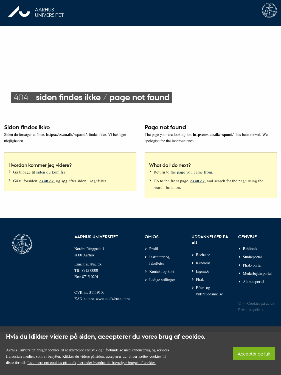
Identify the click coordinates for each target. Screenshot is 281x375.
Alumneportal (253, 281)
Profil (153, 248)
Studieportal (252, 256)
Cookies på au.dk (260, 303)
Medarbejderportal (257, 273)
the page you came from (191, 172)
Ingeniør (202, 271)
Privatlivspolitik (250, 309)
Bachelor (203, 254)
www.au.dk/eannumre (113, 298)
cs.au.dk (47, 180)
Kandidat (203, 262)
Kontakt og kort (161, 271)
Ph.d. (200, 279)
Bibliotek (250, 248)
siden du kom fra (50, 172)
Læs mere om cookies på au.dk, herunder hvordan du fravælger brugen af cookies (91, 362)
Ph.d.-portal (252, 265)
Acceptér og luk (254, 353)
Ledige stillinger (162, 279)
